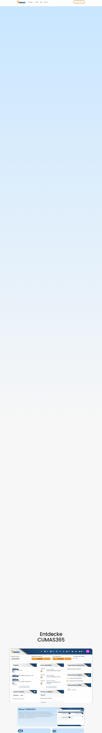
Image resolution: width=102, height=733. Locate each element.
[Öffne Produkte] (33, 2)
